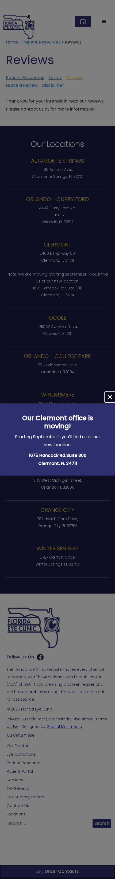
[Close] (110, 397)
